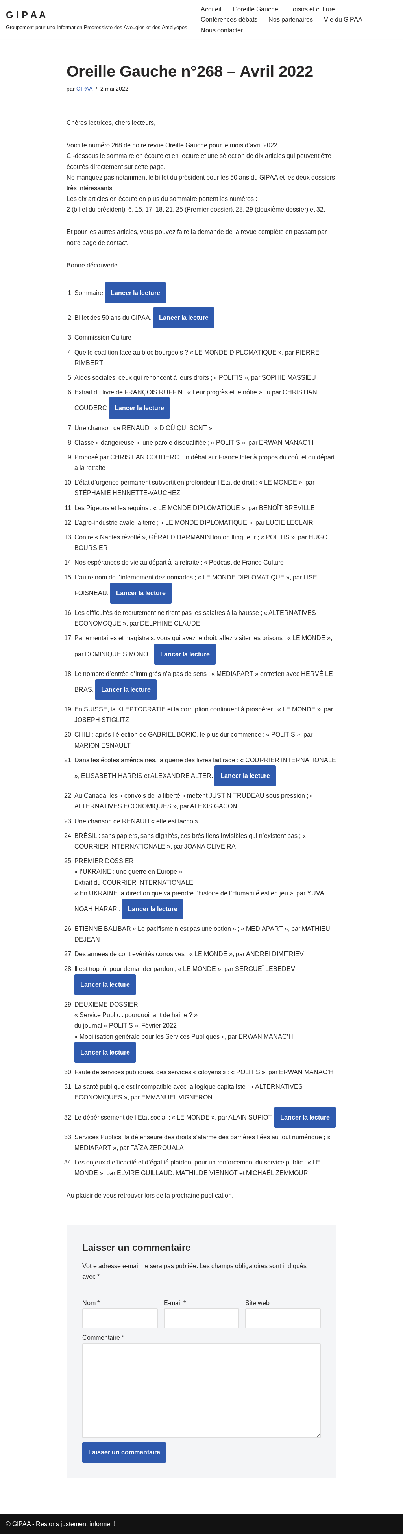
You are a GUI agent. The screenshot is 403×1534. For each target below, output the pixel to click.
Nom (91, 1303)
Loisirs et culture (312, 9)
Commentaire (103, 1337)
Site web (257, 1303)
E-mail (175, 1303)
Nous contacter (222, 30)
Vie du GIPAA (343, 19)
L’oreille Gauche (255, 9)
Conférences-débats (229, 19)
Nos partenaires (290, 19)
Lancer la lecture (135, 293)
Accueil (211, 9)
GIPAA (84, 88)
